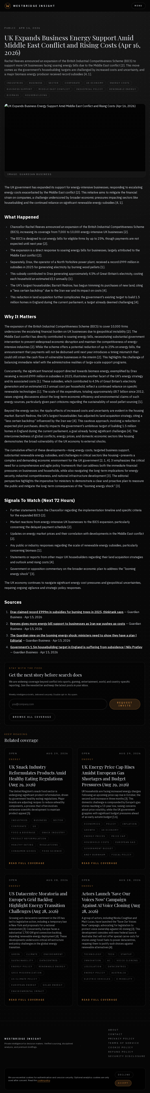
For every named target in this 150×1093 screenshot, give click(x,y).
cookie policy (43, 1080)
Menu (138, 5)
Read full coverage (27, 863)
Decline (124, 1074)
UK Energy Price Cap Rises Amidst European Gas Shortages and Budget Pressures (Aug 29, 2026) (108, 775)
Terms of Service (123, 1043)
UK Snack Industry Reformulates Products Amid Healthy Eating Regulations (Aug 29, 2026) (37, 775)
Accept (123, 1083)
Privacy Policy (121, 1038)
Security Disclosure (127, 1056)
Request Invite (125, 704)
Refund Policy (121, 1051)
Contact (115, 1034)
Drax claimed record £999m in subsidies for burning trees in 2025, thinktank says (66, 612)
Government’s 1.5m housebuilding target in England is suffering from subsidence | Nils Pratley (76, 647)
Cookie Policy (120, 1047)
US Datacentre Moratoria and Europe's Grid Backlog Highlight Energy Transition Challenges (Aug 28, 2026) (38, 902)
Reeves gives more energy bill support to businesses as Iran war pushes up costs (67, 623)
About (113, 1029)
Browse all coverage (32, 717)
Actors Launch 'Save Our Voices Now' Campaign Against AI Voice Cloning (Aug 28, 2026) (111, 902)
